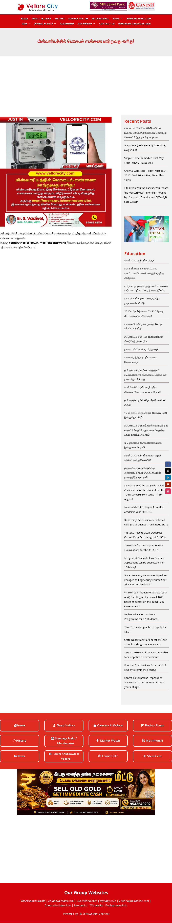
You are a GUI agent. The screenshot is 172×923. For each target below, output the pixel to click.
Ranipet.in (80, 905)
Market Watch (78, 18)
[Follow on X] (168, 471)
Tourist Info (110, 756)
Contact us (107, 23)
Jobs (24, 23)
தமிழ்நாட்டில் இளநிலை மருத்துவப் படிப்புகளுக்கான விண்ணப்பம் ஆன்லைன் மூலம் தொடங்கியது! (145, 374)
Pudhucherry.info (116, 905)
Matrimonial (100, 18)
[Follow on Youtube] (168, 484)
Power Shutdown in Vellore (65, 756)
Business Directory (138, 18)
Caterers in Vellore (110, 725)
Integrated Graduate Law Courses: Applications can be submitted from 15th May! (144, 562)
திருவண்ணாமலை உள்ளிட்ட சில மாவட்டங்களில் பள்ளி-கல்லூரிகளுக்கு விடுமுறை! (144, 273)
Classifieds (67, 23)
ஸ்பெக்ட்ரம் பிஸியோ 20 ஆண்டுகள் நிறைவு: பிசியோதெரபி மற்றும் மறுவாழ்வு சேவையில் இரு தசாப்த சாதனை (145, 132)
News (116, 18)
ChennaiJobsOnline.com (134, 901)
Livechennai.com (86, 901)
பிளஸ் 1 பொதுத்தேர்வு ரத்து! (139, 260)
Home (24, 18)
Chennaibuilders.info (58, 905)
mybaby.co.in (108, 901)
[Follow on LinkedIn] (168, 477)
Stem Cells (154, 756)
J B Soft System (87, 914)
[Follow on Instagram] (168, 491)
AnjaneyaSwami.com (61, 901)
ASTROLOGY (85, 23)
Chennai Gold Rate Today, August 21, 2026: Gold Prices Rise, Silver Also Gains (145, 175)
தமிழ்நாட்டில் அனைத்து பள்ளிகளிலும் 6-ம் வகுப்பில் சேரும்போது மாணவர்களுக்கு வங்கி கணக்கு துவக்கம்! (146, 430)
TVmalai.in (95, 905)
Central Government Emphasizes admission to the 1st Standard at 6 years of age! (144, 682)
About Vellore (41, 18)
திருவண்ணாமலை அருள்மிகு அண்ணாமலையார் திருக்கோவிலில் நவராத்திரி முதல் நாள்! (142, 472)
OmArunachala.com (33, 901)
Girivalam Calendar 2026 (134, 23)
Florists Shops (154, 725)
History (60, 18)
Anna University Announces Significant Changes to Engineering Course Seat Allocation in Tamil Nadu (146, 580)
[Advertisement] (86, 81)
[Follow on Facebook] (168, 464)
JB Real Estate (43, 23)
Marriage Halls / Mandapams (66, 740)
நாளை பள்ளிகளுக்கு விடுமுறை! (141, 349)
